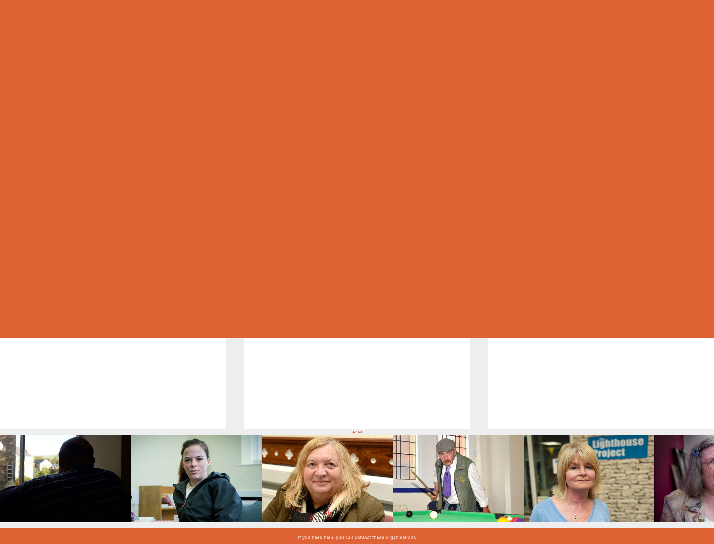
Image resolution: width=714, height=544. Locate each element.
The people (357, 57)
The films (357, 135)
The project (357, 213)
